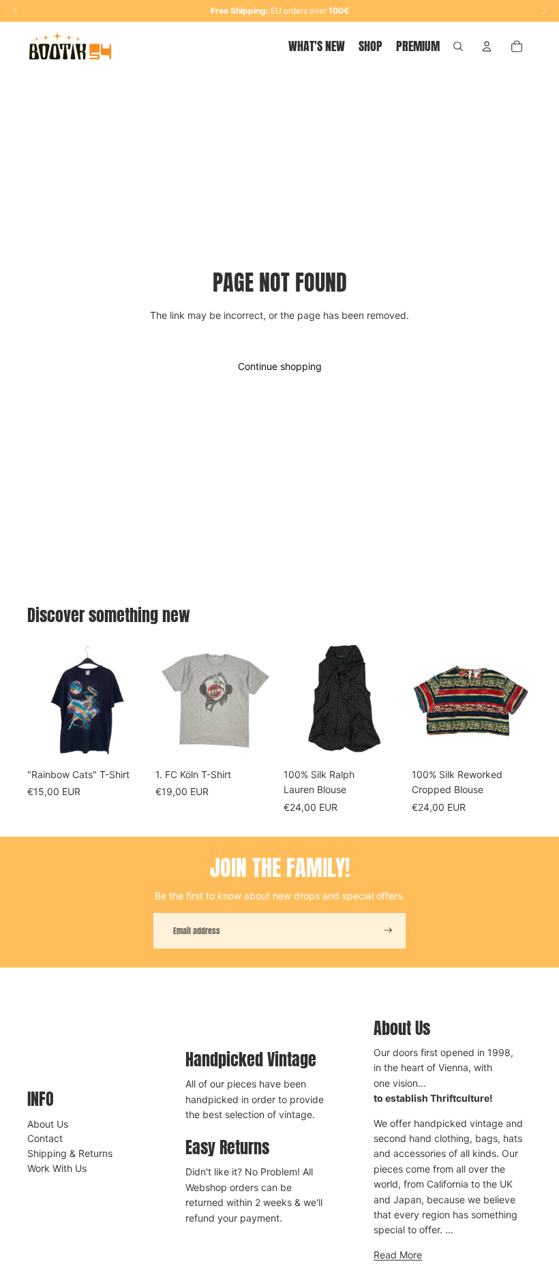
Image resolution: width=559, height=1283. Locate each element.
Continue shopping (280, 366)
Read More (398, 1255)
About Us (47, 1124)
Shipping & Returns (69, 1153)
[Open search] (458, 46)
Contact (45, 1138)
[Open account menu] (487, 46)
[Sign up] (388, 930)
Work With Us (57, 1168)
